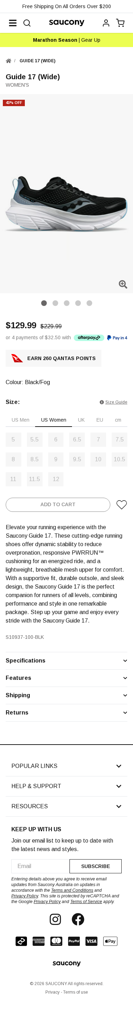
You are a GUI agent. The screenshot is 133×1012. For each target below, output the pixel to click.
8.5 (35, 459)
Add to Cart (58, 504)
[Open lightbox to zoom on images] (123, 284)
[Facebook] (78, 919)
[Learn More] (89, 337)
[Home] (8, 60)
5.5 (35, 439)
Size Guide (116, 402)
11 (13, 479)
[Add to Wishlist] (121, 505)
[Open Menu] (13, 23)
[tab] (20, 420)
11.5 (34, 479)
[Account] (106, 23)
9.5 (77, 459)
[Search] (27, 23)
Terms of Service (86, 901)
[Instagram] (55, 919)
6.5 (77, 439)
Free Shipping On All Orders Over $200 (66, 6)
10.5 (119, 459)
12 (56, 479)
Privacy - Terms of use (66, 992)
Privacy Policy (24, 896)
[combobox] (40, 866)
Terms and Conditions (72, 890)
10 (98, 459)
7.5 (120, 439)
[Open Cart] (120, 23)
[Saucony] (67, 23)
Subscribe (95, 866)
